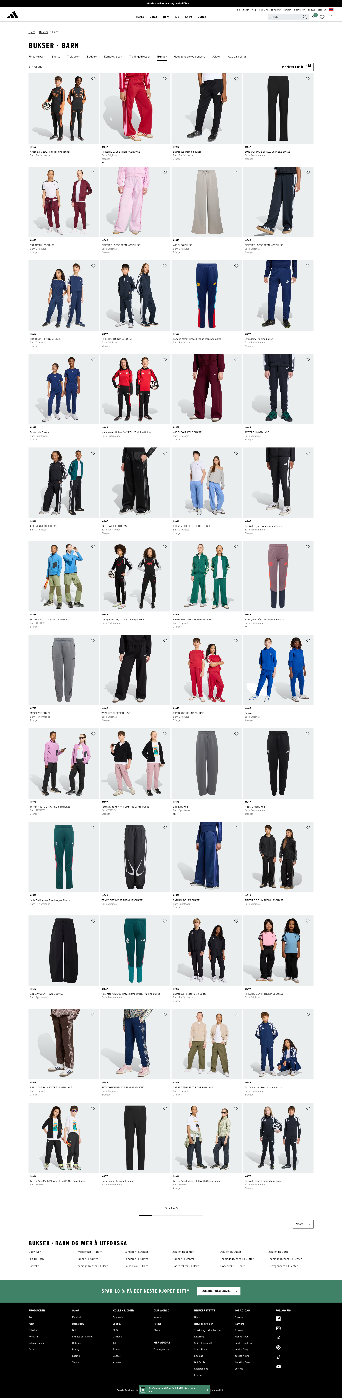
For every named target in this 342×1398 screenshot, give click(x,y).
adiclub (311, 10)
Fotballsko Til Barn (136, 1266)
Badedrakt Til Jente (232, 1266)
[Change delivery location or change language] (331, 10)
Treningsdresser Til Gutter (237, 1259)
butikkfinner (243, 10)
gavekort (287, 10)
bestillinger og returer (270, 10)
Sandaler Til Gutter (136, 1259)
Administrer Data (145, 1390)
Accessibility (218, 1390)
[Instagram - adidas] (295, 1329)
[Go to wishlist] (322, 17)
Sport (188, 17)
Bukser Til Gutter (87, 1259)
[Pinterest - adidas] (295, 1348)
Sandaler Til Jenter (136, 1252)
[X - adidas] (295, 1338)
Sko (177, 17)
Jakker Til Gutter (230, 1252)
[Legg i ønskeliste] (93, 79)
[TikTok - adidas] (295, 1357)
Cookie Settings (125, 1390)
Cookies (160, 1390)
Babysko (33, 1266)
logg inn (322, 10)
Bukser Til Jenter (183, 1259)
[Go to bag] (330, 17)
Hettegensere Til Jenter (283, 1266)
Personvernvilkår (176, 1390)
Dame (153, 17)
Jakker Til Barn (278, 1252)
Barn (166, 17)
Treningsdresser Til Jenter (285, 1259)
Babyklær (34, 1252)
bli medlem (299, 10)
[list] (171, 57)
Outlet (202, 17)
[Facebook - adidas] (295, 1319)
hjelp (254, 10)
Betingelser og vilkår (198, 1390)
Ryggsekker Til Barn (89, 1252)
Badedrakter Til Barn (185, 1266)
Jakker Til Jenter (183, 1252)
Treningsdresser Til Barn (92, 1266)
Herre (140, 17)
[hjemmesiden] (13, 15)
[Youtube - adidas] (295, 1367)
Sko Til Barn (36, 1259)
